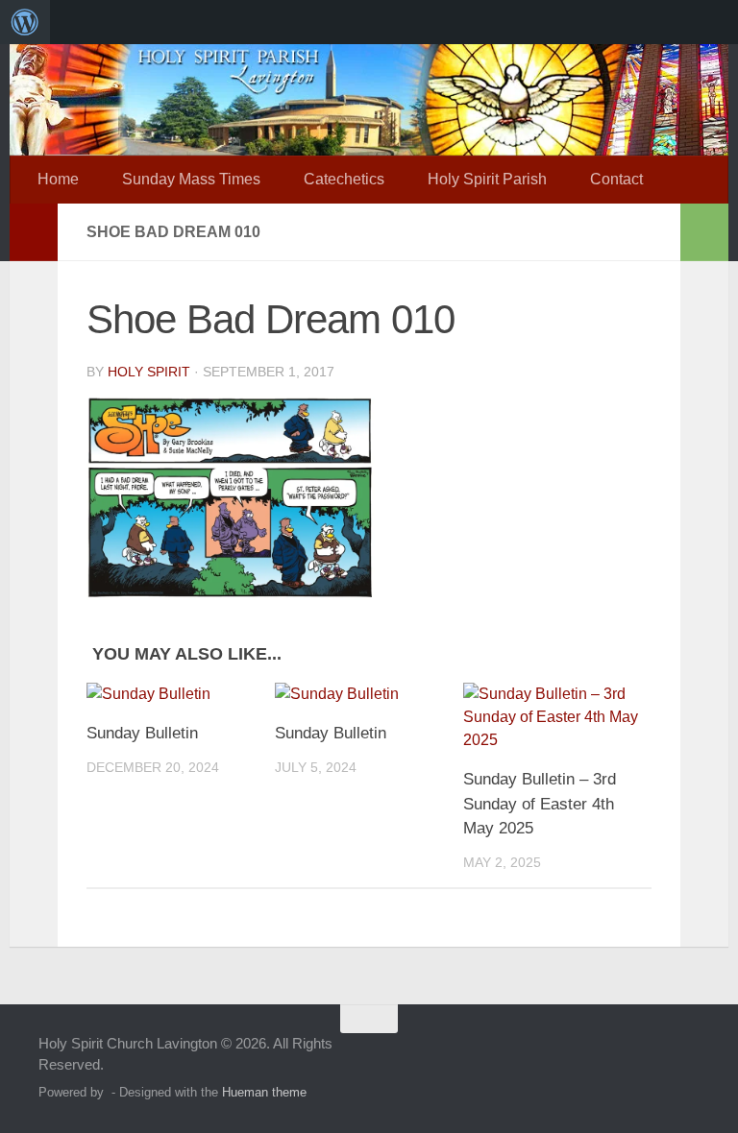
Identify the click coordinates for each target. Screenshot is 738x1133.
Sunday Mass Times (191, 179)
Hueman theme (264, 1092)
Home (58, 179)
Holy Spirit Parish (487, 179)
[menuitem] (25, 22)
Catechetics (344, 179)
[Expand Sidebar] (34, 232)
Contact (616, 179)
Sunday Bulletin (142, 733)
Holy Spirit (149, 371)
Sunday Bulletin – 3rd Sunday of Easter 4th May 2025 (539, 803)
